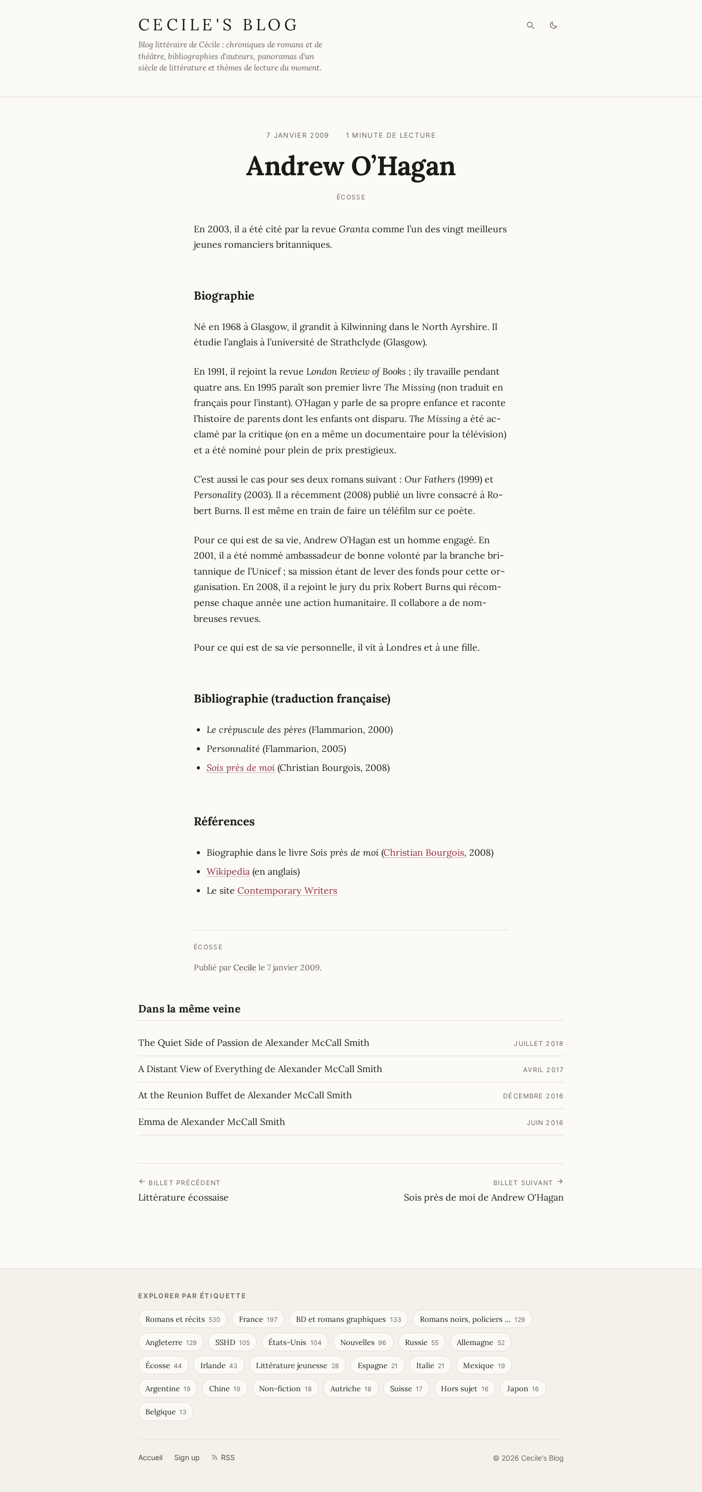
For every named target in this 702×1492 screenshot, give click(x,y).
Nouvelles (363, 1342)
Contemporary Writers (287, 890)
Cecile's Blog (219, 24)
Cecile (244, 967)
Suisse (406, 1388)
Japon (523, 1388)
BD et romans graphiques (348, 1319)
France (258, 1319)
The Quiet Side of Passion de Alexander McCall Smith (254, 1042)
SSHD (232, 1342)
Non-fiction (285, 1388)
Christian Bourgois (423, 852)
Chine (225, 1388)
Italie (430, 1365)
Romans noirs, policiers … (472, 1319)
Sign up (187, 1457)
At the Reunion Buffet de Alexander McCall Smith (245, 1095)
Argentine (168, 1388)
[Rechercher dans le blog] (530, 25)
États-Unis (294, 1342)
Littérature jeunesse (297, 1365)
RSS (228, 1457)
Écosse (351, 197)
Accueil (150, 1457)
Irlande (218, 1365)
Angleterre (171, 1342)
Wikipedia (228, 871)
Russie (421, 1342)
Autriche (351, 1388)
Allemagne (480, 1342)
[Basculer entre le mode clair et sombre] (553, 25)
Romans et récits (182, 1319)
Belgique (166, 1411)
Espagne (378, 1365)
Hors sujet (464, 1388)
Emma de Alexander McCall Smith (211, 1122)
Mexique (484, 1365)
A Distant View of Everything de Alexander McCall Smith (260, 1069)
